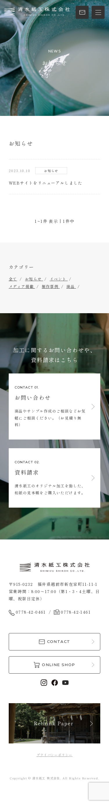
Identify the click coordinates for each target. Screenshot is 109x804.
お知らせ (34, 279)
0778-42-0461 (31, 612)
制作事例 (51, 286)
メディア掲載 (22, 286)
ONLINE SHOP (58, 664)
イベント (59, 279)
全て (13, 279)
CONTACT (58, 641)
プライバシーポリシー (55, 754)
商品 (71, 286)
